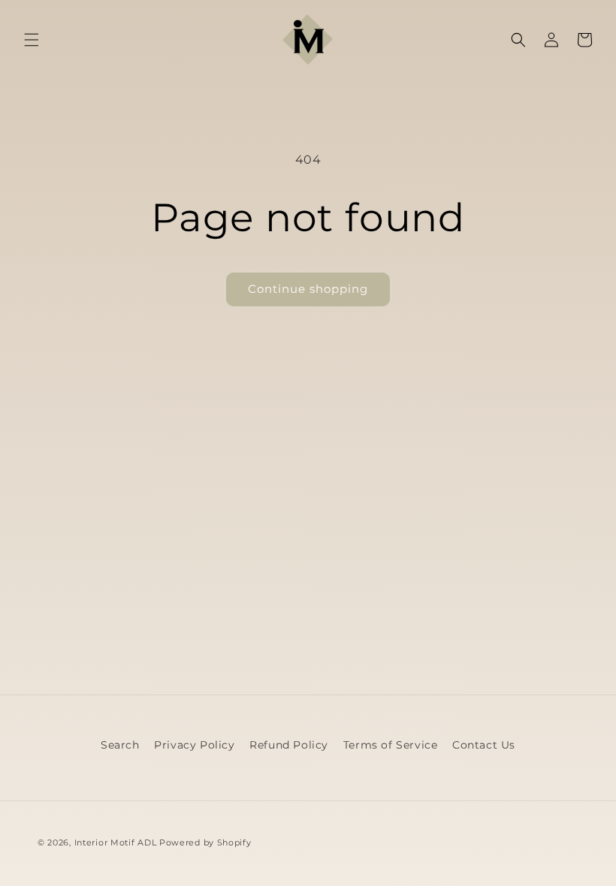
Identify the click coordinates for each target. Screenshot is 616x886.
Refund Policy (288, 745)
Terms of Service (390, 745)
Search (120, 745)
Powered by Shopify (205, 842)
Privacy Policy (194, 745)
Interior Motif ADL (115, 842)
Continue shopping (308, 289)
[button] (31, 39)
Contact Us (483, 745)
